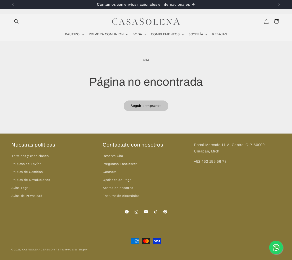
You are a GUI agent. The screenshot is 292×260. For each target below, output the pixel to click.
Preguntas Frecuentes (120, 164)
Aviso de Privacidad (26, 196)
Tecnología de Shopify (74, 249)
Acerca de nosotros (118, 188)
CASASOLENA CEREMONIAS (40, 249)
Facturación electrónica (121, 196)
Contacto (110, 172)
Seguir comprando (146, 106)
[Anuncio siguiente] (279, 4)
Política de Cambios (27, 172)
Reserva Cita (113, 156)
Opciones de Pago (117, 180)
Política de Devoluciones (30, 180)
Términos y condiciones (30, 156)
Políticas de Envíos (26, 164)
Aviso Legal (20, 188)
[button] (16, 21)
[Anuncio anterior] (13, 4)
